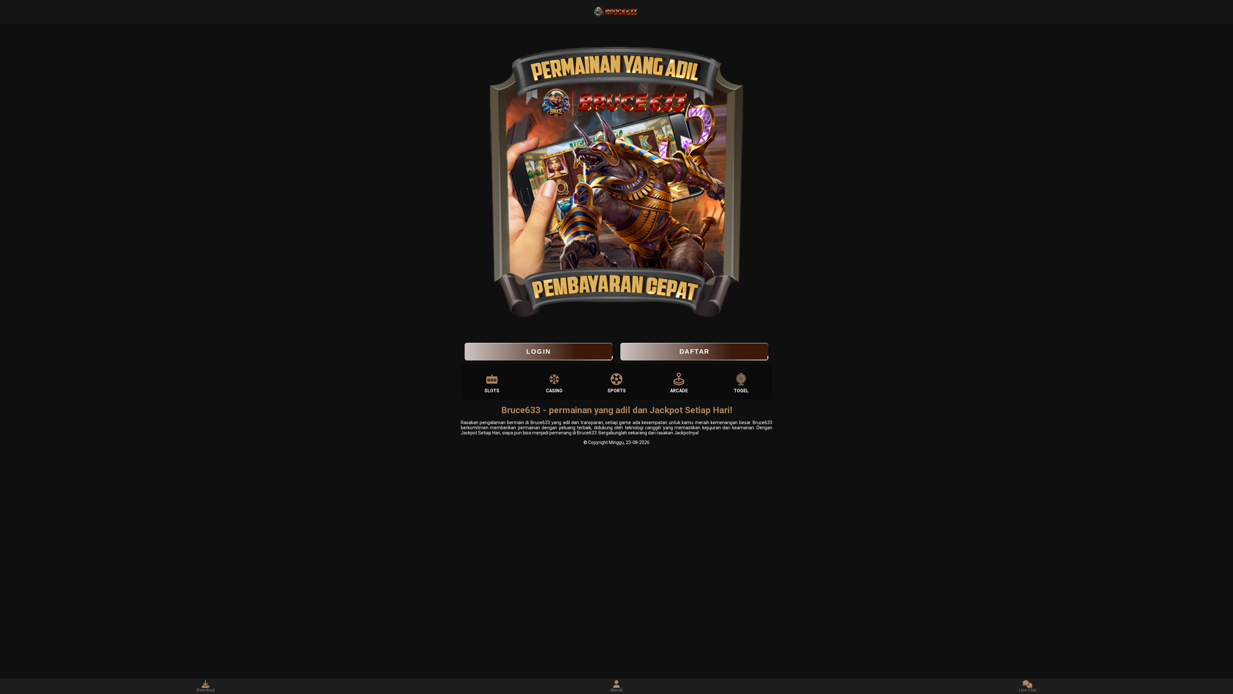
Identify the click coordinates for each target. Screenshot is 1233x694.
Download (205, 690)
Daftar (694, 351)
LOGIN (538, 351)
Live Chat (1027, 690)
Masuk (616, 690)
